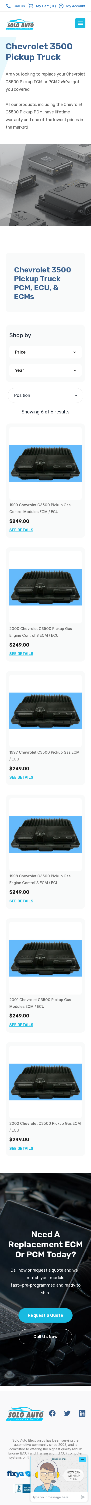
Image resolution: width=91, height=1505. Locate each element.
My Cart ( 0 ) (46, 6)
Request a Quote (45, 1315)
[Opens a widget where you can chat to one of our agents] (59, 1478)
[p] (45, 463)
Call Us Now (45, 1336)
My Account (75, 6)
